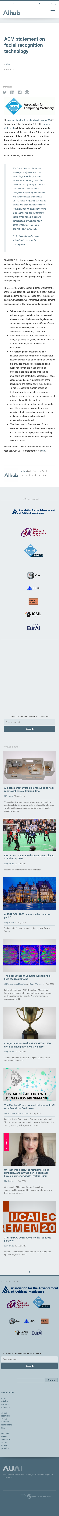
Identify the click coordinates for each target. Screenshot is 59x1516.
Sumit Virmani (36, 984)
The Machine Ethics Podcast (16, 1113)
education (5, 1407)
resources (23, 4)
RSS (3, 1428)
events (31, 4)
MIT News (8, 796)
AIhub (8, 64)
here (43, 450)
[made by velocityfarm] (35, 1496)
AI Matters (8, 984)
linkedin (4, 1436)
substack (5, 1433)
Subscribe (30, 729)
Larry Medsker (20, 984)
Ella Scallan (9, 1181)
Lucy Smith (9, 864)
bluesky (4, 1445)
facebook (5, 1439)
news (3, 1398)
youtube (5, 1448)
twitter (4, 1442)
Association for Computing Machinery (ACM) (29, 120)
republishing (51, 4)
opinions (5, 1404)
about (14, 4)
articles (4, 1401)
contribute (40, 4)
